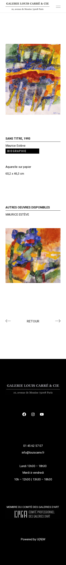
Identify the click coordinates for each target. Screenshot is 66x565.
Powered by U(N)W (33, 539)
